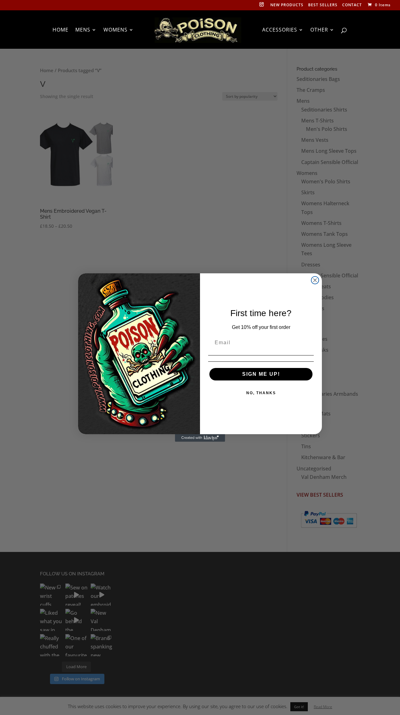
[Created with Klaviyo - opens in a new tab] (200, 438)
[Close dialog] (315, 280)
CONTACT (352, 5)
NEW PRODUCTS (286, 5)
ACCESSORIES (279, 30)
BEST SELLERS (323, 5)
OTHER (319, 30)
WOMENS (115, 30)
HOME (60, 30)
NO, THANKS (261, 393)
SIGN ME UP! (261, 374)
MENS (82, 30)
